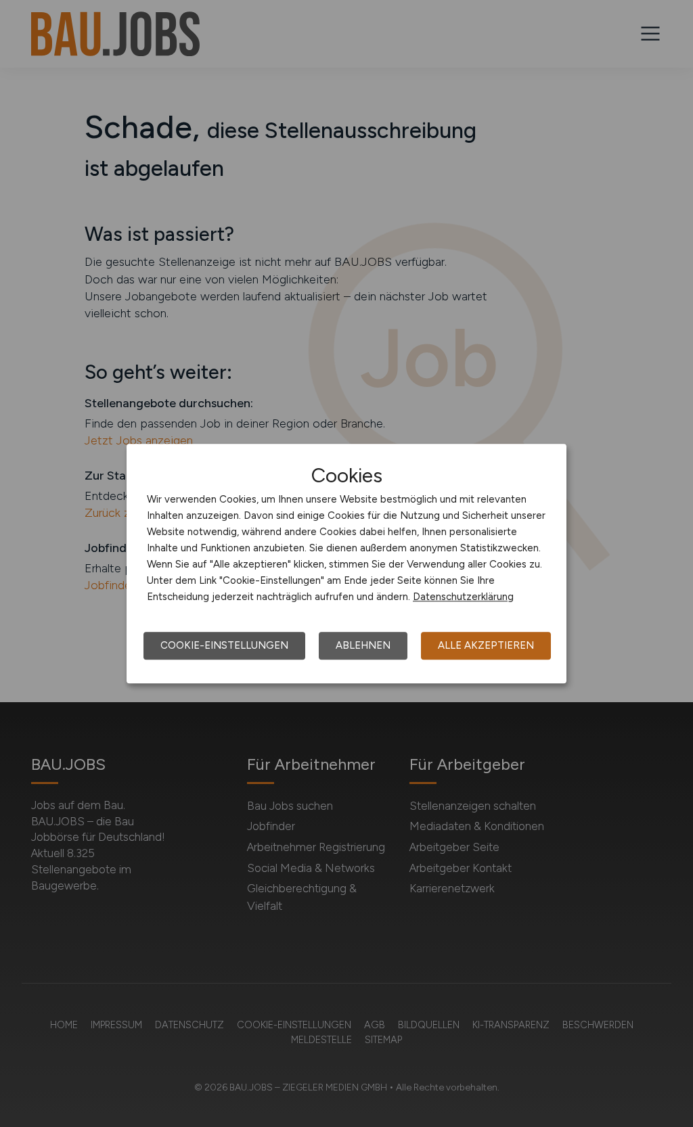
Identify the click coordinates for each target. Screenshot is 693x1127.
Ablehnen (363, 645)
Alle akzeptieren (486, 645)
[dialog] (346, 563)
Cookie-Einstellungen (224, 645)
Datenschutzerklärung (463, 597)
